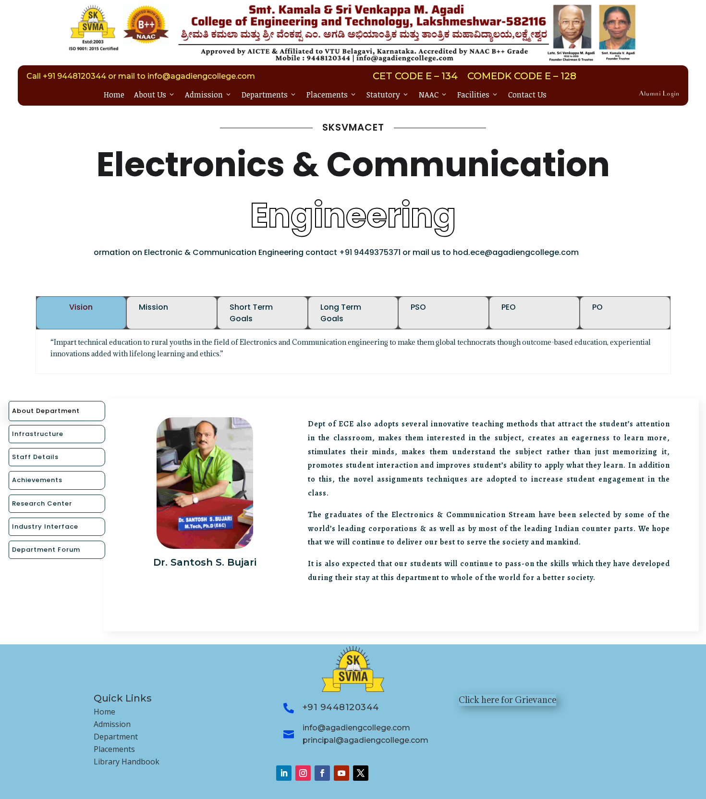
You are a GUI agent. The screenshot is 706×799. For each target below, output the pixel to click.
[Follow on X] (360, 773)
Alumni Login (659, 94)
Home (114, 94)
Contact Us (527, 94)
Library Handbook (126, 761)
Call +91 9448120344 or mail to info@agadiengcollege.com (140, 76)
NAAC (433, 94)
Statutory (387, 94)
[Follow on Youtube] (341, 773)
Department (116, 736)
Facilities (478, 94)
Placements (331, 94)
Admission (208, 94)
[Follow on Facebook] (322, 773)
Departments (269, 94)
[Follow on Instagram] (303, 773)
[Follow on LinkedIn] (284, 773)
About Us (154, 94)
